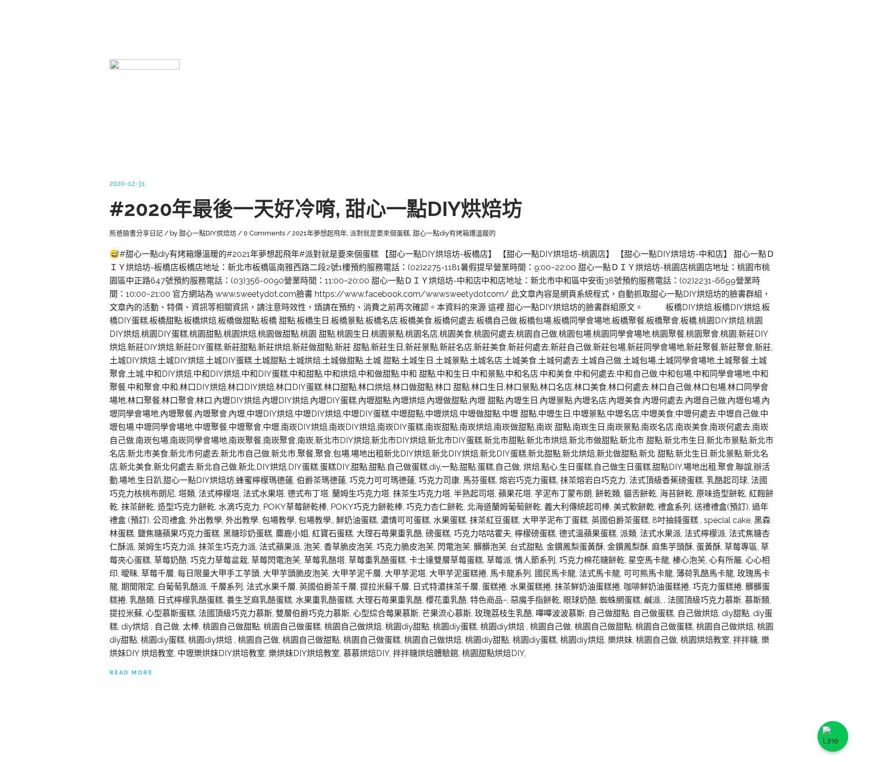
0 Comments (264, 233)
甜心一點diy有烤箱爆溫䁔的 (454, 233)
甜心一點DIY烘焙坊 (207, 233)
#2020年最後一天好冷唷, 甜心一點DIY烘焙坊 (315, 209)
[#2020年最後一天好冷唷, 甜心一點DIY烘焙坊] (144, 112)
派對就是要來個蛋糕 (380, 233)
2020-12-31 (127, 183)
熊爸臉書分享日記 (136, 233)
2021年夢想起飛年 (319, 233)
